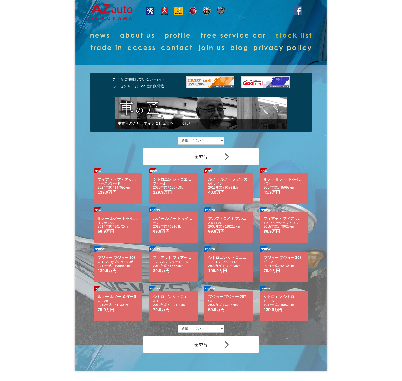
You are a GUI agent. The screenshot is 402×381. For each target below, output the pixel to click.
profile (177, 36)
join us (211, 48)
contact (176, 48)
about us (137, 36)
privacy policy (283, 48)
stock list (294, 36)
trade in (105, 48)
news (99, 36)
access (141, 48)
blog (239, 48)
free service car (233, 36)
